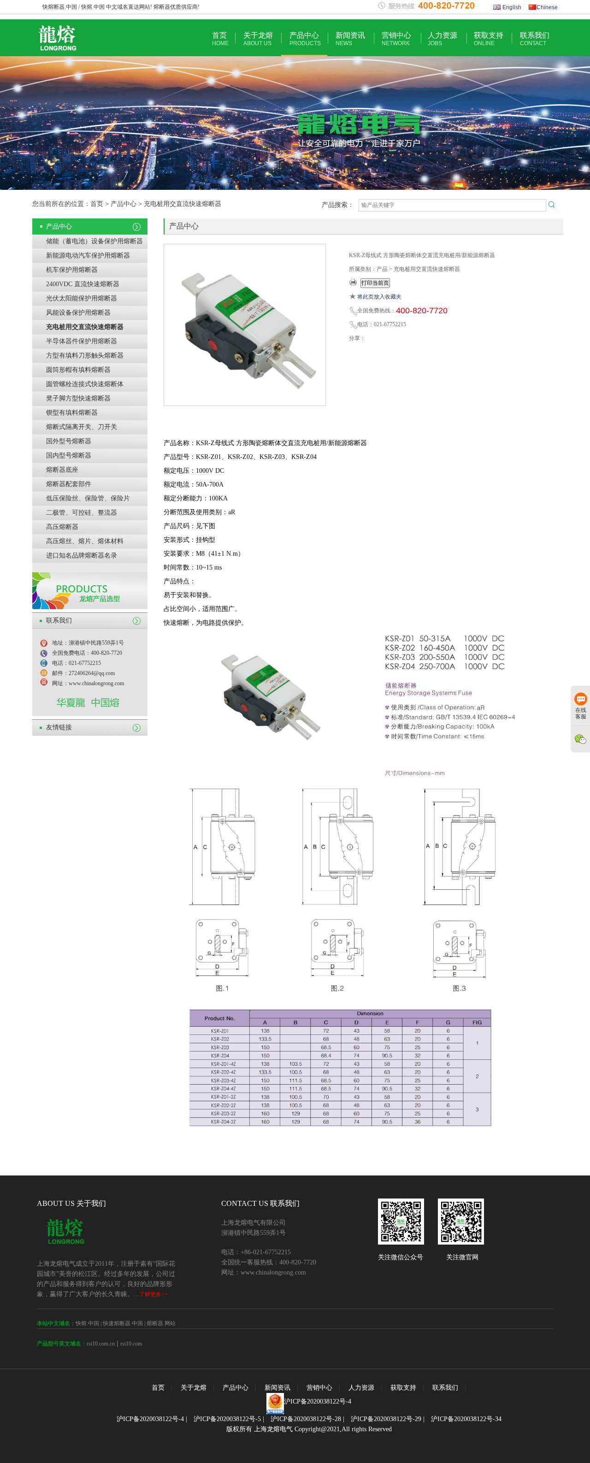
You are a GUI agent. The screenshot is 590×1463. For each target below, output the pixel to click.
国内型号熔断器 (68, 455)
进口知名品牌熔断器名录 (81, 555)
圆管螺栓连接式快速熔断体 (85, 384)
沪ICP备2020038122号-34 (466, 1419)
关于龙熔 (258, 39)
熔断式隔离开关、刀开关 (81, 426)
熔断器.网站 (161, 1323)
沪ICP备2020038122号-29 (386, 1419)
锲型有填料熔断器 (72, 412)
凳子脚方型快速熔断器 (78, 398)
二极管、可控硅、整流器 (81, 512)
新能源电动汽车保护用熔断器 (88, 255)
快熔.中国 (87, 1323)
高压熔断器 (62, 526)
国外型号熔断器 (68, 441)
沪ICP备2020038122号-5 (227, 1419)
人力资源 (442, 39)
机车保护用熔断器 (72, 269)
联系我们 (534, 39)
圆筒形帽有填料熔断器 (78, 369)
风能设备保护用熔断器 (78, 312)
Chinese (547, 7)
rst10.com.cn (101, 1343)
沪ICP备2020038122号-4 (317, 1401)
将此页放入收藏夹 (379, 297)
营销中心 (396, 39)
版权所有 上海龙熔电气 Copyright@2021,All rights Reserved (309, 1429)
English (511, 7)
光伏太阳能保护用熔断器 (81, 298)
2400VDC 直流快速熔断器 (82, 284)
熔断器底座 (62, 469)
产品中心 (305, 39)
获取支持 (488, 39)
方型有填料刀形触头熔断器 (85, 355)
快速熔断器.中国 (123, 1323)
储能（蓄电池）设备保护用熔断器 (94, 241)
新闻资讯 (350, 39)
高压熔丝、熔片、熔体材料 (85, 541)
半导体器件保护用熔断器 (81, 341)
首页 (220, 39)
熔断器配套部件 (68, 484)
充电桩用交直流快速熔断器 (85, 326)
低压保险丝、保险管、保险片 (88, 498)
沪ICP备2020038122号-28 (306, 1419)
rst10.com (131, 1343)
